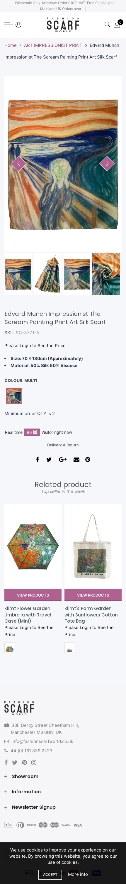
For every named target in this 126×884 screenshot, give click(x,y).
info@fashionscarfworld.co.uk (42, 741)
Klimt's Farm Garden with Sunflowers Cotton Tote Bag (91, 614)
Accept (50, 874)
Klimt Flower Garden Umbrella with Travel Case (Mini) (27, 614)
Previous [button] (19, 164)
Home (10, 45)
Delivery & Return (63, 445)
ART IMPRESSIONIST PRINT (53, 45)
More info (78, 874)
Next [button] (107, 164)
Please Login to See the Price (35, 345)
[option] (63, 164)
